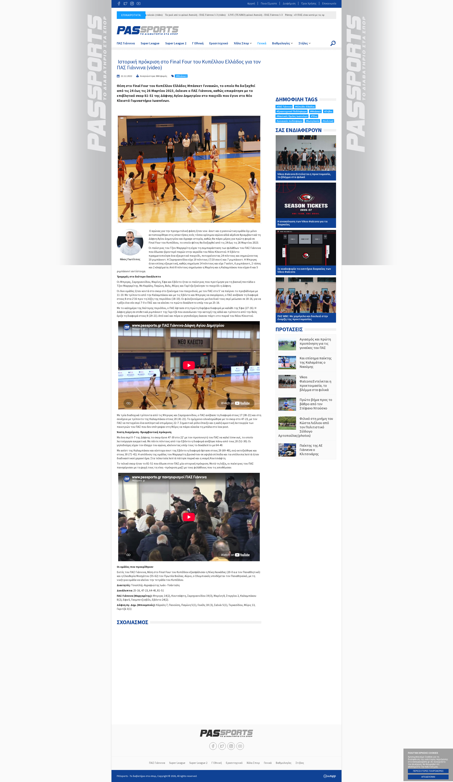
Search (333, 43)
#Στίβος (328, 111)
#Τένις (314, 116)
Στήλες (303, 43)
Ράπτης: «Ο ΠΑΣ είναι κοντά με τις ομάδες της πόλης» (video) (290, 15)
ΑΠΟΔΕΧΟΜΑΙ (428, 777)
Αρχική (251, 3)
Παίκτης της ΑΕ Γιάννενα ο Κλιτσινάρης (306, 450)
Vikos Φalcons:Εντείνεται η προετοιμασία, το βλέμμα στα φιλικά (306, 157)
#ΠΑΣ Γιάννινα (284, 106)
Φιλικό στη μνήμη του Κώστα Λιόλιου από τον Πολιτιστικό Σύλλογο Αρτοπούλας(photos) (306, 427)
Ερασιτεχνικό (218, 43)
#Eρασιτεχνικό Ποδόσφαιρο (291, 111)
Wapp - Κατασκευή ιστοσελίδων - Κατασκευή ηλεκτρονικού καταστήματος (329, 776)
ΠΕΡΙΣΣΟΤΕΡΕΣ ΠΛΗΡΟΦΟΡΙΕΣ (428, 771)
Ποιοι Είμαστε (269, 3)
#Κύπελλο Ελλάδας (305, 106)
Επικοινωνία (329, 3)
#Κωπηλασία (312, 120)
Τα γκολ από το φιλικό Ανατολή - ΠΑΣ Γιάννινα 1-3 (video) (168, 15)
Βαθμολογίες (281, 43)
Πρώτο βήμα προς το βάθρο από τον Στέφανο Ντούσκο (306, 404)
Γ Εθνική (197, 43)
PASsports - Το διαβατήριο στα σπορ (148, 30)
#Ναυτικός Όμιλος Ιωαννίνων (292, 116)
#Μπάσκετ (181, 76)
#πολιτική (327, 120)
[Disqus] (189, 671)
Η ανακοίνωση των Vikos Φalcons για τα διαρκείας (306, 205)
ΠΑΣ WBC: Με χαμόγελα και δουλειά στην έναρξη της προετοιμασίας (306, 300)
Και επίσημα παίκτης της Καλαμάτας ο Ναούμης (306, 362)
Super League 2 (175, 43)
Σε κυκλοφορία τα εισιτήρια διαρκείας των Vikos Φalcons (306, 252)
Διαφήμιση (289, 3)
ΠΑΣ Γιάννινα (126, 43)
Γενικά (261, 43)
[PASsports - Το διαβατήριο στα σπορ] (226, 736)
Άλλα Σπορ (241, 43)
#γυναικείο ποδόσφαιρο (289, 120)
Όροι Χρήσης (308, 3)
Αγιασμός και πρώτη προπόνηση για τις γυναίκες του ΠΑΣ (306, 343)
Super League (150, 43)
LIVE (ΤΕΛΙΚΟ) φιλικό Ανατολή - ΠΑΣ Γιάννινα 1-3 (228, 15)
